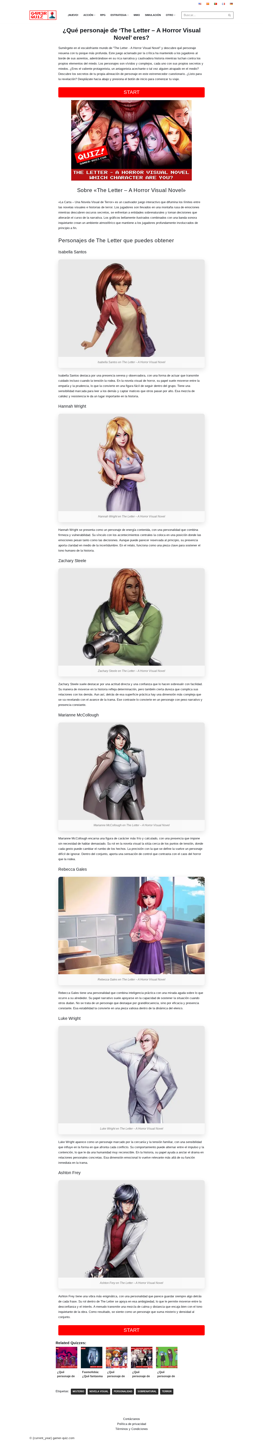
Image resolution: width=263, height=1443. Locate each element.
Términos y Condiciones (131, 1429)
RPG (103, 15)
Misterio (78, 1391)
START (132, 92)
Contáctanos (131, 1419)
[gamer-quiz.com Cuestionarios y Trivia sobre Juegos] (44, 15)
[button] (94, 15)
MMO (137, 15)
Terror (167, 1391)
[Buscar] (229, 15)
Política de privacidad (131, 1424)
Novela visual (98, 1391)
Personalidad (123, 1391)
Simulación (153, 15)
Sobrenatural (147, 1391)
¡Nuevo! (73, 15)
